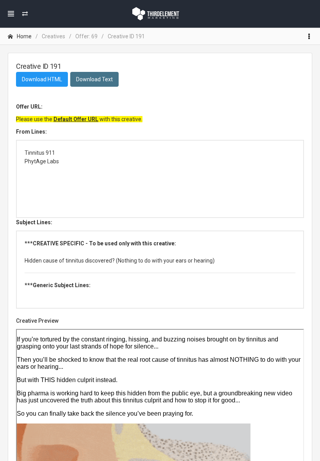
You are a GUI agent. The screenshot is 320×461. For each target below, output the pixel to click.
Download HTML (42, 79)
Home (24, 36)
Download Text (94, 79)
